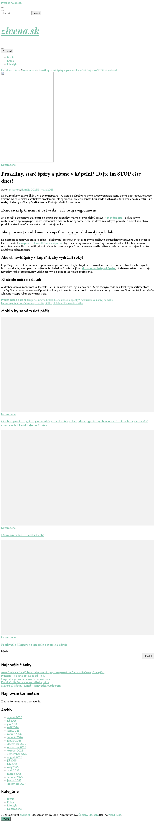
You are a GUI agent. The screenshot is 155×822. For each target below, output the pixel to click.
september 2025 (17, 754)
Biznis (10, 57)
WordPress (114, 815)
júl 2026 (12, 720)
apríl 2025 (13, 770)
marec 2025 (14, 774)
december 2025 (16, 744)
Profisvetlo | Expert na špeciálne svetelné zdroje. (35, 645)
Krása (10, 60)
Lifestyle (12, 64)
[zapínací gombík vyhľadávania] (2, 10)
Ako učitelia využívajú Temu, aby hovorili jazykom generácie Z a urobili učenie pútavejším (52, 672)
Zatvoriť (7, 51)
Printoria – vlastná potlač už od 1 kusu (23, 675)
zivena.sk (20, 30)
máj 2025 (12, 767)
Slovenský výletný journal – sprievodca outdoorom (31, 685)
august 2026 (14, 717)
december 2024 (16, 783)
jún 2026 (12, 724)
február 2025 (15, 777)
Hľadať (5, 651)
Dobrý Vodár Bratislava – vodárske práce (25, 682)
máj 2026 (13, 727)
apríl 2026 (13, 730)
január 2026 (14, 740)
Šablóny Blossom (88, 815)
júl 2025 (11, 760)
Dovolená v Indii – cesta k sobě (22, 535)
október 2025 (15, 750)
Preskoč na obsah (11, 3)
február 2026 (15, 737)
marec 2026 (14, 734)
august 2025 (14, 757)
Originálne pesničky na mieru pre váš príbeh (26, 679)
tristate (13, 189)
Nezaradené (8, 165)
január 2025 (14, 780)
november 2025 (16, 747)
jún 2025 (12, 764)
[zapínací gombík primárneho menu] (2, 48)
